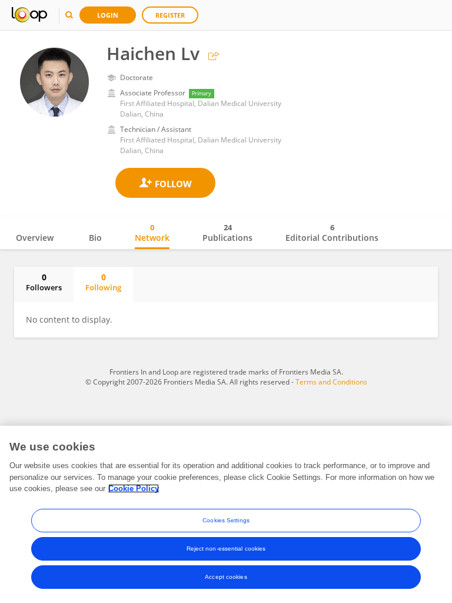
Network (152, 232)
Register (170, 15)
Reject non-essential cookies (226, 548)
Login (107, 15)
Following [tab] (103, 282)
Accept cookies (226, 577)
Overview (35, 237)
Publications (227, 232)
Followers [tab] (44, 282)
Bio (95, 237)
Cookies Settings (226, 520)
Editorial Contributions (331, 232)
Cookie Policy (133, 488)
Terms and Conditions (331, 382)
